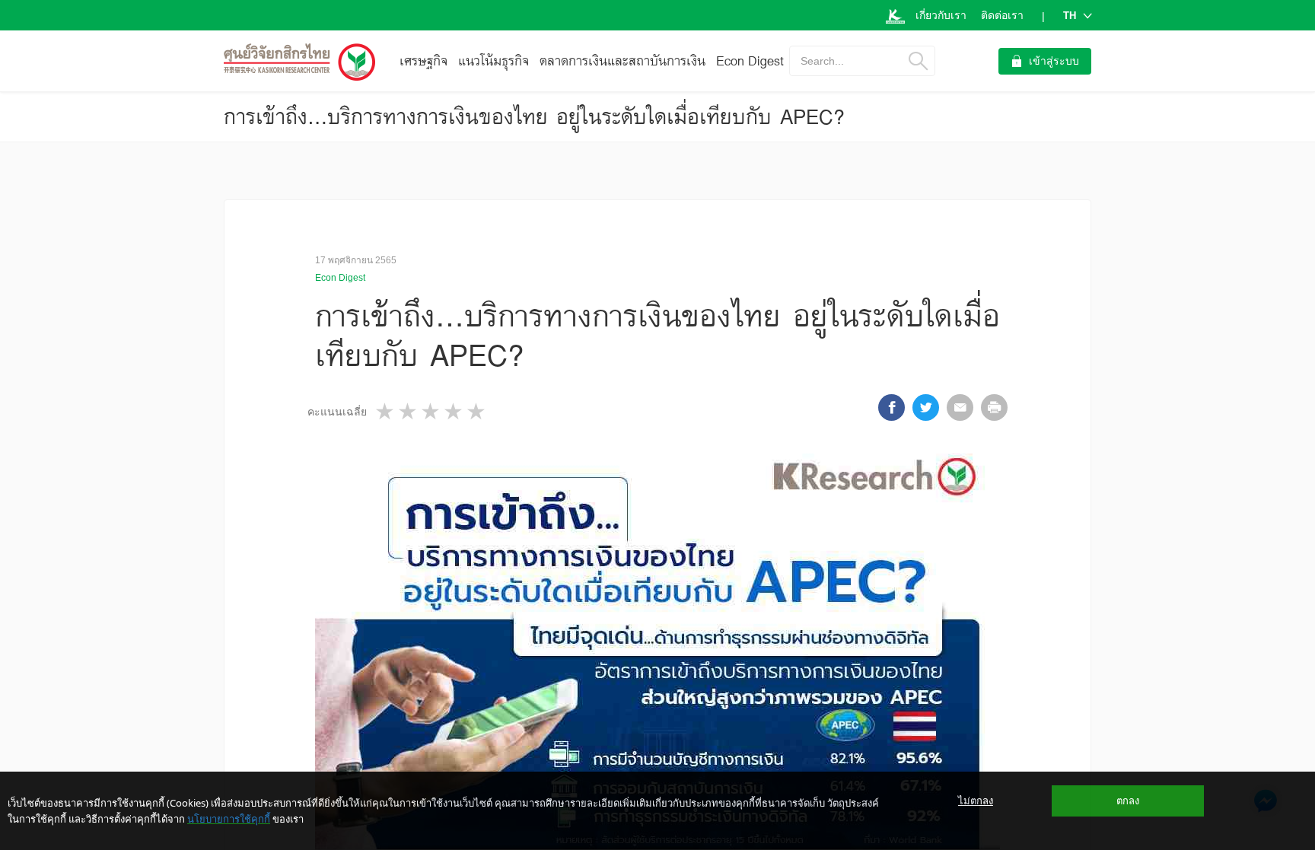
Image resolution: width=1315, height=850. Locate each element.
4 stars (454, 411)
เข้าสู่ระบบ (1054, 61)
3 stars (431, 411)
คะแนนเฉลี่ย (337, 412)
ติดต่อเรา (1002, 15)
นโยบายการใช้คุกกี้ (228, 819)
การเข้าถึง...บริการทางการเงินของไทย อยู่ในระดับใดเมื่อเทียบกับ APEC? (534, 116)
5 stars (477, 411)
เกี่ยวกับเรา (940, 15)
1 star (385, 411)
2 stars (408, 411)
